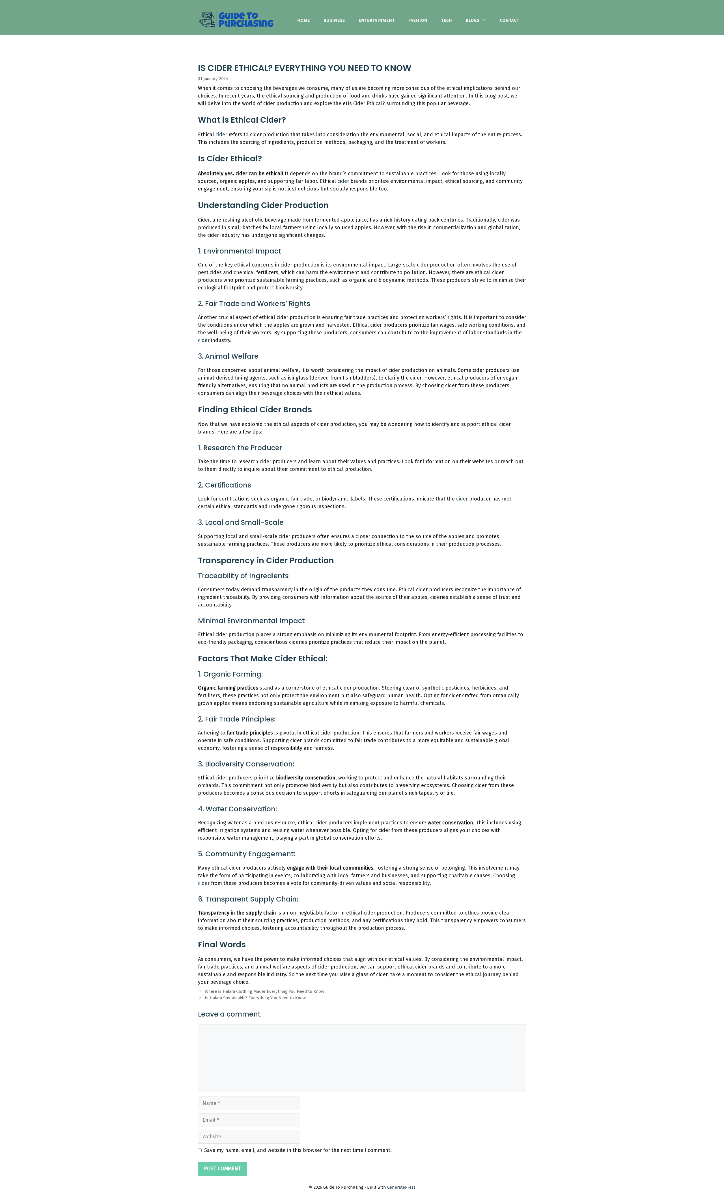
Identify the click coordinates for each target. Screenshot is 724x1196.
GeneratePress (401, 1187)
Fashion (418, 20)
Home (303, 20)
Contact (509, 20)
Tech (446, 20)
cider (222, 134)
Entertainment (377, 20)
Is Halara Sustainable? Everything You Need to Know (255, 997)
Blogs (472, 20)
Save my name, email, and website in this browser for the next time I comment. (298, 1150)
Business (334, 20)
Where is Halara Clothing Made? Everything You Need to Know (264, 991)
